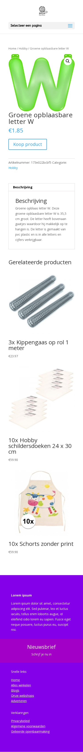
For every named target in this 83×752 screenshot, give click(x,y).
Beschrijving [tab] (23, 187)
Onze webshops (22, 695)
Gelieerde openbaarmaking (30, 731)
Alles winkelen (21, 685)
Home (12, 48)
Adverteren (19, 701)
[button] (68, 61)
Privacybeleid (20, 721)
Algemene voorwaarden (28, 726)
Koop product (27, 144)
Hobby (23, 48)
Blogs (15, 690)
